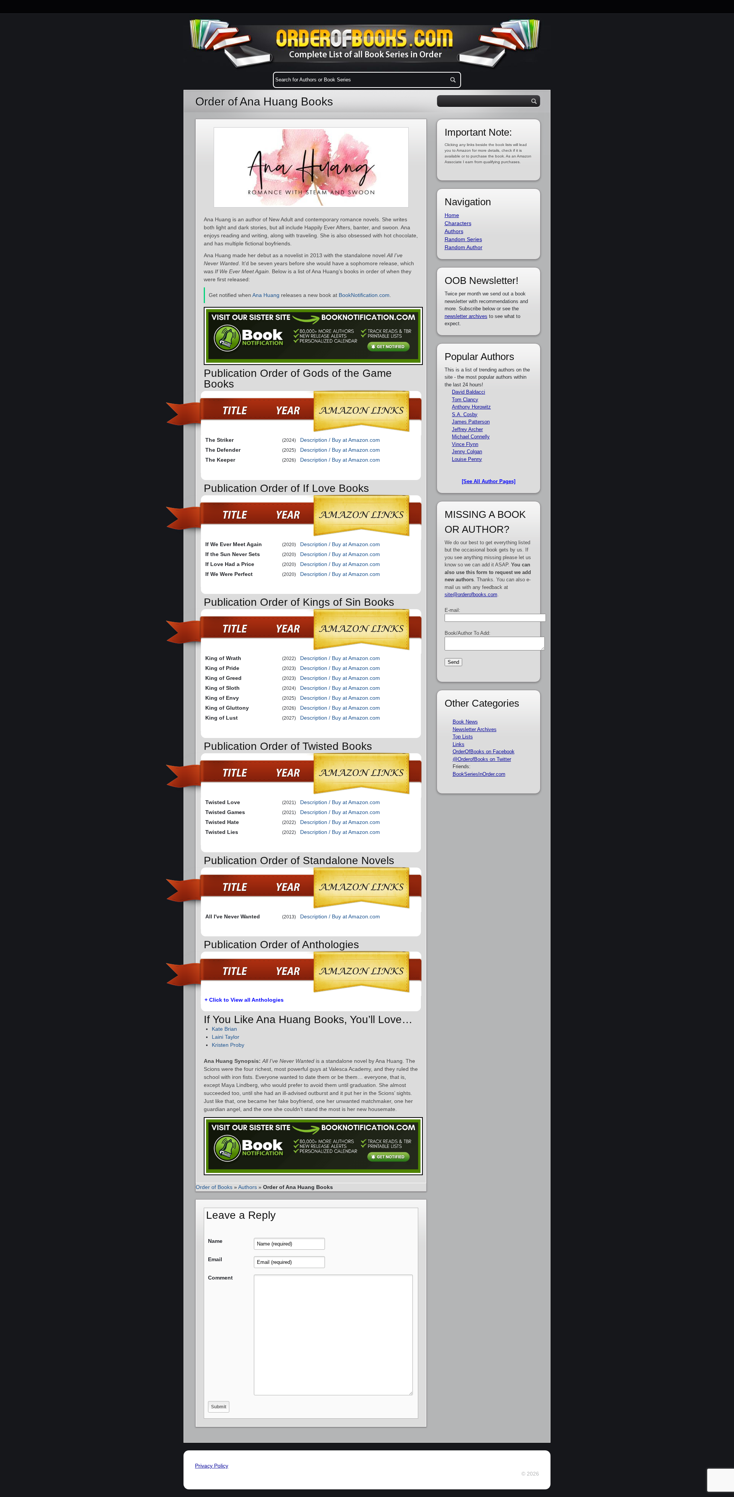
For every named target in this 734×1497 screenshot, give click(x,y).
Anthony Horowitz (471, 407)
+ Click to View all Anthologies (244, 1000)
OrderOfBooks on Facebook (484, 751)
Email (215, 1259)
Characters (458, 223)
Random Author (463, 247)
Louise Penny (467, 459)
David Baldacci (468, 392)
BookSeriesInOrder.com (479, 774)
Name (215, 1241)
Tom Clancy (465, 399)
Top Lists (463, 737)
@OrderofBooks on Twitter (482, 759)
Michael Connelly (471, 437)
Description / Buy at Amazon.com (340, 440)
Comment (220, 1278)
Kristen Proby (228, 1045)
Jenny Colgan (467, 451)
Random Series (463, 239)
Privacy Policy (211, 1466)
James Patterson (471, 422)
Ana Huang (265, 295)
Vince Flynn (465, 444)
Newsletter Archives (475, 729)
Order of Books (214, 1187)
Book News (465, 722)
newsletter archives (466, 316)
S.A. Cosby (464, 414)
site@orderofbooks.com (471, 594)
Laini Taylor (225, 1037)
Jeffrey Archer (467, 429)
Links (458, 744)
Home (452, 215)
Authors (247, 1187)
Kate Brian (224, 1029)
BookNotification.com (364, 295)
